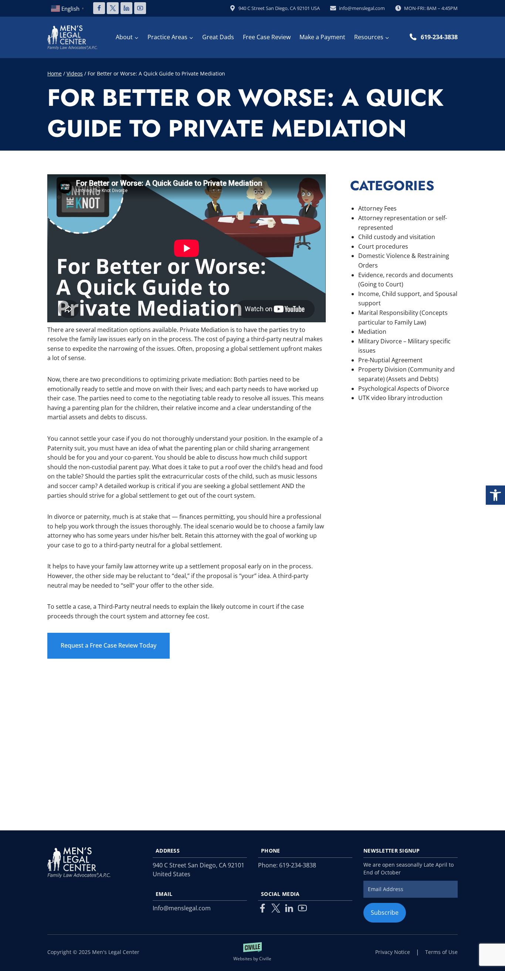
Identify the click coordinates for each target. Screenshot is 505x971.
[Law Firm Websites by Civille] (252, 952)
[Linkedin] (126, 8)
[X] (113, 8)
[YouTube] (140, 8)
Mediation (372, 331)
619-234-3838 (439, 37)
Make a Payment (322, 37)
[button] (495, 495)
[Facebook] (99, 8)
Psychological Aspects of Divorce (403, 388)
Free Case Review (267, 37)
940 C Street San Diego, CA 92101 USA (279, 8)
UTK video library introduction (400, 398)
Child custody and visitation (396, 237)
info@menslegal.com (362, 8)
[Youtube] (302, 908)
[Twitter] (275, 908)
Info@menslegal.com (182, 908)
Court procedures (383, 246)
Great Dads (218, 37)
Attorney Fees (377, 208)
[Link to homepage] (78, 862)
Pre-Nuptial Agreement (390, 360)
